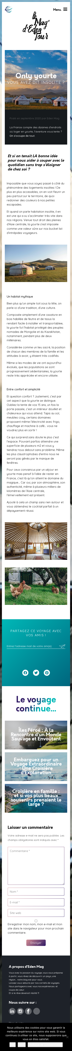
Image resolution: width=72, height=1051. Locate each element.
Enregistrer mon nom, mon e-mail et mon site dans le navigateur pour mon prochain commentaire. (36, 928)
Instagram (20, 1010)
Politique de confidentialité (45, 1044)
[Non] (67, 1037)
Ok (12, 1044)
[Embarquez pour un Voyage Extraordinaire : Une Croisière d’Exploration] (36, 766)
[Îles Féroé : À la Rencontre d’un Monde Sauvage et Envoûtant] (36, 735)
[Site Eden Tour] (8, 9)
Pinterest (36, 1010)
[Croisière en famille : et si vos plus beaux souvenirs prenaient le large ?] (36, 798)
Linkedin (12, 1010)
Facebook (28, 1010)
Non (21, 1044)
